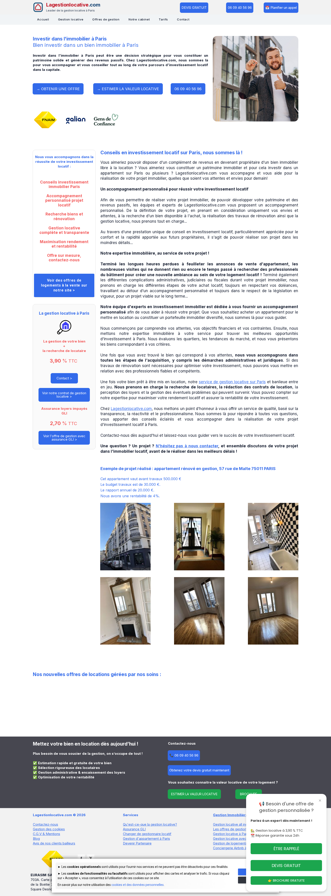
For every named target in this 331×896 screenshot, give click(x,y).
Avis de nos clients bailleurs (54, 843)
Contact (183, 19)
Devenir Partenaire (137, 843)
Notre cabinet (139, 19)
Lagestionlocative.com (131, 408)
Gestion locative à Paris (231, 834)
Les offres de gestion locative (236, 829)
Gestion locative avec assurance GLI (241, 838)
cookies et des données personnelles (137, 885)
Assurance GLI (134, 829)
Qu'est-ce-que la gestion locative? (150, 824)
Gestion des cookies (49, 829)
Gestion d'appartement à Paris (146, 838)
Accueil (43, 19)
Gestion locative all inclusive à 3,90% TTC (245, 824)
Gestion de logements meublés (237, 843)
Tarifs (163, 19)
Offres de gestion (106, 19)
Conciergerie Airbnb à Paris (234, 848)
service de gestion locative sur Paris (232, 382)
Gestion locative (71, 19)
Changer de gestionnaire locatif (147, 834)
